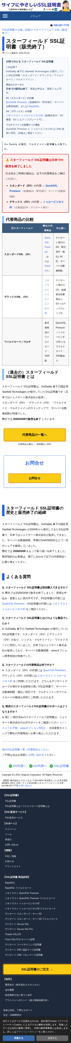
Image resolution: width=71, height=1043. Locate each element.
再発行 (8, 839)
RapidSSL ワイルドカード (18, 888)
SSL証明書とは (13, 806)
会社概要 (9, 990)
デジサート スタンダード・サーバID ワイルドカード (31, 919)
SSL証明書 (8, 29)
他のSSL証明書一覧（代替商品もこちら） (26, 749)
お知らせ (9, 861)
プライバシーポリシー (27, 1031)
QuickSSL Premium (16, 102)
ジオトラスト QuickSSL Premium (22, 893)
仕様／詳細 (24, 29)
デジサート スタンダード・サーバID (23, 913)
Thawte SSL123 (13, 934)
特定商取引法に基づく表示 (18, 995)
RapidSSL (33, 106)
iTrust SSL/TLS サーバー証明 (20, 939)
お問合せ (34, 478)
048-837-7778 (61, 25)
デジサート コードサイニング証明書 (23, 944)
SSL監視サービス (14, 817)
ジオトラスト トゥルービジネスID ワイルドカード (30, 908)
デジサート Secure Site (17, 924)
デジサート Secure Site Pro (19, 929)
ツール (8, 834)
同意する (18, 1038)
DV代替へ (20, 766)
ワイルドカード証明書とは (36, 806)
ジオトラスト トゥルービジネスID (24, 115)
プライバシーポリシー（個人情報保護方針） (27, 1000)
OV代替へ (40, 766)
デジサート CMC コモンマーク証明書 (24, 955)
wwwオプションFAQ (32, 727)
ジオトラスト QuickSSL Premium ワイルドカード (30, 898)
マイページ (10, 829)
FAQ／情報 (10, 856)
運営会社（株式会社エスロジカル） (23, 984)
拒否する (52, 1038)
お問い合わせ (36, 754)
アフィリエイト (13, 866)
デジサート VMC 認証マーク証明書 (22, 949)
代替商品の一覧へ (34, 434)
